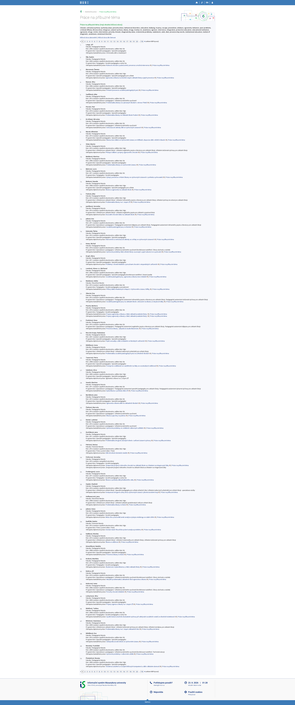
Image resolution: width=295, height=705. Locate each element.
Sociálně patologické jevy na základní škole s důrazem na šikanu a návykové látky (135, 302)
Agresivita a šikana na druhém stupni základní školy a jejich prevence (130, 78)
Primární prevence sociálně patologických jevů (122, 90)
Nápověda (158, 692)
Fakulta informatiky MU (109, 685)
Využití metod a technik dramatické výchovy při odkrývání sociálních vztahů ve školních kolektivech (140, 617)
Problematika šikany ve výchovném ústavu (121, 165)
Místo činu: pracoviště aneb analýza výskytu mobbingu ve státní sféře (130, 517)
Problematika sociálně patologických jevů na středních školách (127, 353)
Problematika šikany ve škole (116, 505)
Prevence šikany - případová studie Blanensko (122, 329)
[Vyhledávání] (202, 2)
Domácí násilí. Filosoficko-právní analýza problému (123, 530)
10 (104, 41)
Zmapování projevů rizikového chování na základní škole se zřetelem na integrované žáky (137, 465)
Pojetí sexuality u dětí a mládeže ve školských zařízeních (125, 341)
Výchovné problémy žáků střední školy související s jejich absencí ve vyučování (133, 252)
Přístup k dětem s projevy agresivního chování (122, 152)
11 (108, 41)
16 (124, 41)
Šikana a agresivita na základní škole (118, 190)
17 (127, 41)
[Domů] (196, 2)
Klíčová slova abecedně (88, 38)
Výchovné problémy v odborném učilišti (120, 654)
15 (121, 41)
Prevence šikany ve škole (115, 554)
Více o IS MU (91, 685)
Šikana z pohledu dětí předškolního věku (120, 480)
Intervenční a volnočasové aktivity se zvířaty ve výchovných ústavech (130, 239)
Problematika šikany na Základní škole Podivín (122, 115)
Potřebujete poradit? (163, 683)
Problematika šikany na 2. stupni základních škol (122, 629)
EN (207, 2)
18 (130, 41)
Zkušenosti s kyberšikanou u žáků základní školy (123, 567)
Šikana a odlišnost (112, 542)
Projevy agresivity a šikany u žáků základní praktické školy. (126, 314)
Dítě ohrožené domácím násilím (116, 453)
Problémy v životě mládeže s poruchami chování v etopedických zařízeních (132, 264)
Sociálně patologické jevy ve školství (118, 227)
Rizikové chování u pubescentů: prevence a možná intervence (128, 65)
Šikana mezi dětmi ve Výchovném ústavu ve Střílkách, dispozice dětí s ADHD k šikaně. (135, 140)
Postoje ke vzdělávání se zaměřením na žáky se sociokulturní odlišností (131, 366)
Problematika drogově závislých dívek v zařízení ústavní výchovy (128, 440)
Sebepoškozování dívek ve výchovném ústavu (122, 642)
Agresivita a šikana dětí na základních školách (122, 403)
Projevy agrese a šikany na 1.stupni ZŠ (119, 604)
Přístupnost (191, 694)
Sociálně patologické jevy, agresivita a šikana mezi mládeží (126, 277)
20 (137, 41)
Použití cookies (195, 692)
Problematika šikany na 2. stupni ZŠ (118, 202)
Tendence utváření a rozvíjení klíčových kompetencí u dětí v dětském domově (132, 666)
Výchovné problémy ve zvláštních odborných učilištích (125, 428)
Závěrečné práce (91, 12)
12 (111, 41)
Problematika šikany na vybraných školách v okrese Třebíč (126, 103)
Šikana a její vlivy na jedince (116, 416)
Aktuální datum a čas (194, 685)
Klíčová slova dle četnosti (107, 38)
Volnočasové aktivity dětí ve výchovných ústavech (123, 127)
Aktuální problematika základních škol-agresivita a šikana (126, 579)
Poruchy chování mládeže (115, 592)
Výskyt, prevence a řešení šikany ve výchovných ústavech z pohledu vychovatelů (134, 177)
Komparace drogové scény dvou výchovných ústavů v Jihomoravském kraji (132, 492)
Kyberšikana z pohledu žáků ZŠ (117, 391)
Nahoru (147, 702)
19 (133, 41)
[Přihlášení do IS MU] (212, 2)
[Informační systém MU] (81, 11)
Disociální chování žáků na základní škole (120, 215)
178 (142, 41)
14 (117, 41)
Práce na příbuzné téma (107, 12)
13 (114, 41)
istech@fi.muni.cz (159, 685)
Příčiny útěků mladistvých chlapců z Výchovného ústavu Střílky (128, 289)
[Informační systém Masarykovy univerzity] (84, 2)
